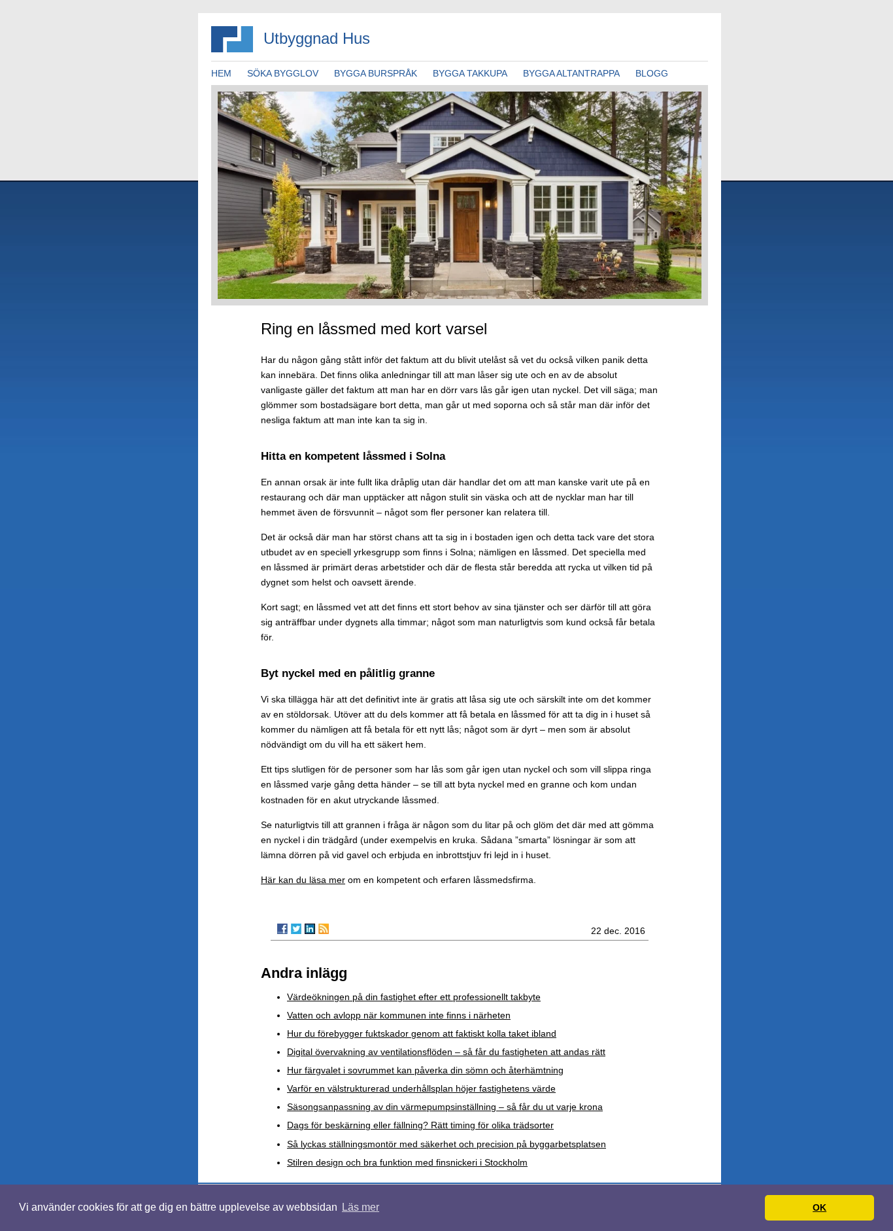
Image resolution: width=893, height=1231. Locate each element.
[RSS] (323, 929)
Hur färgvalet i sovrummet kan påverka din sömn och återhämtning (425, 1070)
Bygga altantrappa (571, 73)
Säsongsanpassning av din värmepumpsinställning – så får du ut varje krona (445, 1106)
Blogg (651, 73)
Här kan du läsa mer (303, 880)
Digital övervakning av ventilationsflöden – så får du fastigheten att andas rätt (446, 1052)
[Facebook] (282, 929)
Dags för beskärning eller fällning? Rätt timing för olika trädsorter (420, 1125)
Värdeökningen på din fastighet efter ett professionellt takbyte (414, 997)
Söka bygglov (282, 73)
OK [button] (819, 1207)
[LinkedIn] (310, 929)
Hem (221, 73)
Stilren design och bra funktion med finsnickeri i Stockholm (407, 1162)
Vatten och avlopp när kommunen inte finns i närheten (399, 1015)
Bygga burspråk (375, 73)
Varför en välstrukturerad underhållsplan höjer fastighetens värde (421, 1088)
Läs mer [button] (360, 1207)
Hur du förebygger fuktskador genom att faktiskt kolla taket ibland (421, 1033)
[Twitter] (296, 929)
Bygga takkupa (470, 73)
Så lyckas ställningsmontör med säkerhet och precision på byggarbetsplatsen (446, 1144)
